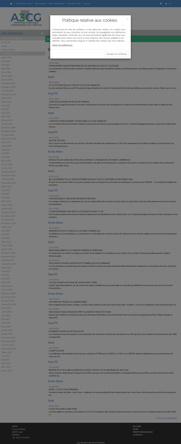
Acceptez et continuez (117, 54)
